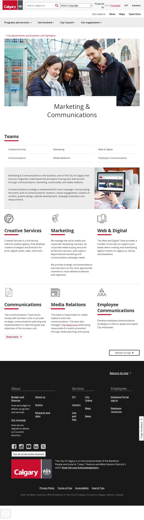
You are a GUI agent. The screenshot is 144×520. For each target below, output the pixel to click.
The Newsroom (69, 324)
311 (126, 5)
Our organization (90, 22)
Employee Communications (112, 158)
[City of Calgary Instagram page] (21, 446)
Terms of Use (65, 488)
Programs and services (17, 22)
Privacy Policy (47, 488)
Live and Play (74, 416)
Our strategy (18, 420)
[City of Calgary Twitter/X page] (43, 446)
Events (39, 404)
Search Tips (98, 488)
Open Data (135, 14)
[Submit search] (56, 5)
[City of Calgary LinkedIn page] (36, 446)
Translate (115, 5)
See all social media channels (28, 454)
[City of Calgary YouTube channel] (29, 446)
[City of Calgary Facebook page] (14, 446)
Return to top (123, 352)
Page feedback (141, 429)
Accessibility (82, 488)
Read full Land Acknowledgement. (80, 467)
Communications (17, 158)
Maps (122, 14)
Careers (136, 5)
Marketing (58, 149)
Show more (12, 336)
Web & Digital (105, 149)
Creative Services (17, 149)
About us (40, 397)
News (112, 14)
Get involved (45, 22)
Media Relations (61, 158)
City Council (66, 22)
